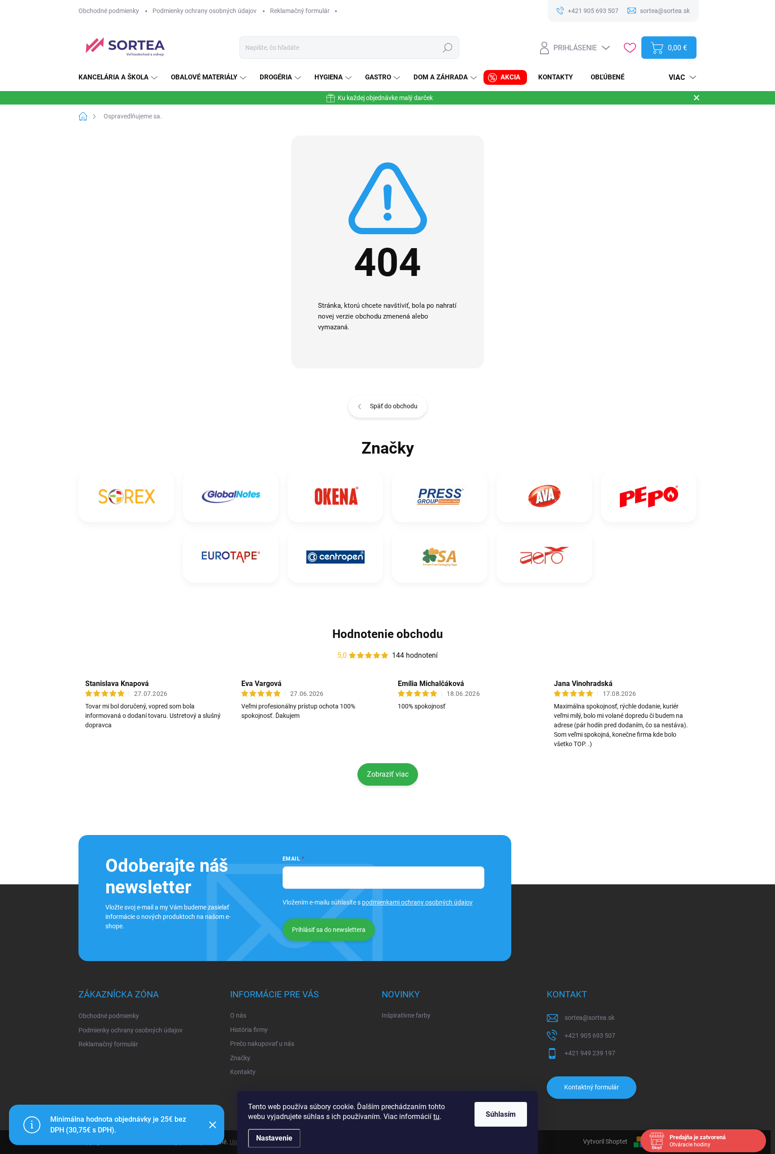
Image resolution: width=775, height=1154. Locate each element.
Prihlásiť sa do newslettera (329, 929)
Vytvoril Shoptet (605, 1141)
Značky (240, 1058)
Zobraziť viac (388, 774)
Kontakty (243, 1071)
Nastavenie (274, 1138)
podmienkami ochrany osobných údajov (417, 902)
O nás (238, 1015)
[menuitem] (119, 77)
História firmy (249, 1029)
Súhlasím (501, 1114)
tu (436, 1116)
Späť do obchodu (394, 406)
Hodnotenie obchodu (387, 634)
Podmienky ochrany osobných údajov (204, 10)
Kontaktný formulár (591, 1087)
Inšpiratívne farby (406, 1015)
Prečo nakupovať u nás (262, 1043)
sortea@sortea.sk (589, 1017)
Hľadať (447, 47)
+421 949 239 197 (590, 1053)
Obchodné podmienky (108, 10)
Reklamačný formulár (300, 10)
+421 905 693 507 (590, 1035)
